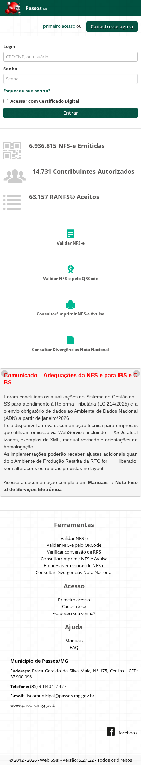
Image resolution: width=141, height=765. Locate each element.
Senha (10, 68)
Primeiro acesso (74, 600)
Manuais (74, 640)
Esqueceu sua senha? (26, 91)
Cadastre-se (74, 606)
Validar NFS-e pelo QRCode (74, 545)
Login (9, 46)
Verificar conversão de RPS (74, 552)
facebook (128, 733)
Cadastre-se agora (112, 26)
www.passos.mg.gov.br (33, 705)
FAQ (74, 647)
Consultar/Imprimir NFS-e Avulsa (74, 559)
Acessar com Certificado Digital (44, 101)
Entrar (70, 112)
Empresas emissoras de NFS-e (74, 565)
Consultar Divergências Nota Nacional (74, 572)
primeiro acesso (59, 26)
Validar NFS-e (74, 538)
